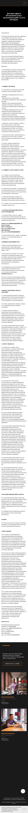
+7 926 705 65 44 (4, 703)
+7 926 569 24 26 (4, 740)
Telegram (6, 778)
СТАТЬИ (15, 761)
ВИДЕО (15, 767)
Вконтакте (6, 781)
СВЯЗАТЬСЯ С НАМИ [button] (11, 791)
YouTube (5, 784)
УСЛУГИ (5, 767)
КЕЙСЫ (5, 770)
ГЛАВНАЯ (6, 761)
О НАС (5, 763)
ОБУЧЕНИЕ (16, 764)
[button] (12, 664)
